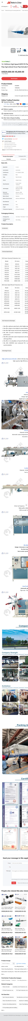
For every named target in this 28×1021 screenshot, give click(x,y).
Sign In (3, 149)
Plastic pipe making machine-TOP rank (21, 969)
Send (14, 883)
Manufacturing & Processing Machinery (13, 10)
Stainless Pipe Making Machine (9, 1004)
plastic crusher (4, 966)
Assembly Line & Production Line (20, 986)
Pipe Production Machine (8, 997)
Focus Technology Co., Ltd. (18, 1015)
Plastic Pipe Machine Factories (9, 1000)
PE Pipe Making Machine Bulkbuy (10, 1007)
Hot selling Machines (19, 966)
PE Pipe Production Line (8, 990)
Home (2, 10)
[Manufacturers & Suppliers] (14, 2)
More (2, 1010)
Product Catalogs (22, 963)
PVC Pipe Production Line (22, 990)
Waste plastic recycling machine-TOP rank (8, 971)
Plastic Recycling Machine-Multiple (8, 969)
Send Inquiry (14, 78)
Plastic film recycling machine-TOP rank (21, 971)
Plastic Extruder (6, 986)
